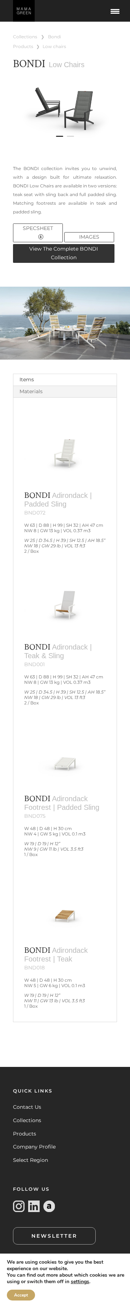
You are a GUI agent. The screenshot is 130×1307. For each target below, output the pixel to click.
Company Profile (34, 1146)
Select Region (30, 1160)
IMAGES (89, 237)
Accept (21, 1295)
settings (80, 1281)
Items (27, 379)
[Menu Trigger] (115, 11)
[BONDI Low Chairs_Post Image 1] (65, 142)
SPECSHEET (38, 228)
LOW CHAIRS (54, 46)
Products (24, 1133)
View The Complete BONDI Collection (63, 253)
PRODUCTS (23, 46)
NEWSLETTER (54, 1236)
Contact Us (27, 1107)
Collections (27, 1120)
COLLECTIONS (25, 36)
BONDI (54, 36)
